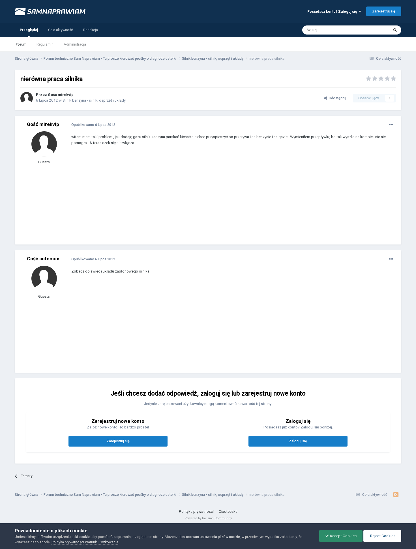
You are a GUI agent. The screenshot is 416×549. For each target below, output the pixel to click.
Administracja (75, 44)
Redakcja (90, 30)
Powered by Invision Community (208, 518)
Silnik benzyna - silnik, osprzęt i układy (94, 100)
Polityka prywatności (196, 511)
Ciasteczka (228, 511)
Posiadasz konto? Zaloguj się (333, 11)
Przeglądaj (29, 30)
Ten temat (374, 30)
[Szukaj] (395, 30)
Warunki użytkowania (101, 542)
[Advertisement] (174, 199)
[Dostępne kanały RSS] (395, 494)
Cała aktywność (60, 30)
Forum (21, 44)
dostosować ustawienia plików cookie (209, 537)
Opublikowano (93, 125)
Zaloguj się (298, 441)
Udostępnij (336, 98)
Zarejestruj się (383, 11)
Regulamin (45, 44)
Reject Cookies (382, 536)
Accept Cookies (343, 536)
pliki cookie (81, 537)
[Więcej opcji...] (391, 124)
